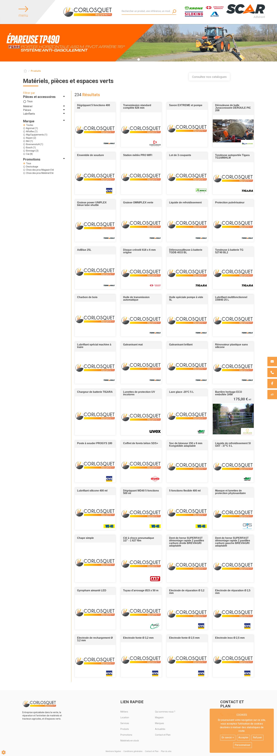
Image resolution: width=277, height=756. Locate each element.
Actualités (160, 729)
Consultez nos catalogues (209, 77)
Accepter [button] (243, 737)
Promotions (126, 735)
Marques (159, 723)
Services (124, 723)
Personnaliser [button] (242, 745)
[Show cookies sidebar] (4, 752)
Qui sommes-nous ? (165, 711)
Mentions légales (113, 751)
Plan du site (166, 751)
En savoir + (228, 737)
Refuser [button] (257, 737)
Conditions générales (133, 751)
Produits (124, 729)
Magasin (159, 717)
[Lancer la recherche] (174, 11)
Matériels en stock (129, 740)
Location (124, 717)
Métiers (124, 711)
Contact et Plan (163, 735)
